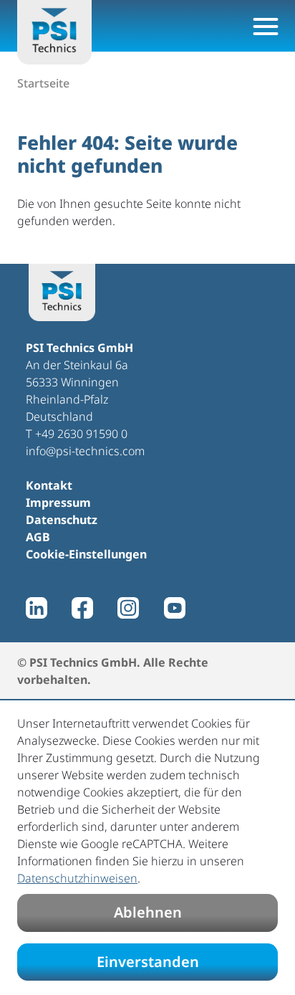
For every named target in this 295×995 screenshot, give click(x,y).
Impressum (58, 502)
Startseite (43, 83)
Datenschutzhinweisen (77, 878)
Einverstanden (148, 961)
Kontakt (49, 485)
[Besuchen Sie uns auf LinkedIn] (36, 608)
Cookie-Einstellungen (86, 554)
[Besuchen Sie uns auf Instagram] (128, 608)
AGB (38, 537)
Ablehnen (148, 912)
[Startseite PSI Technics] (54, 32)
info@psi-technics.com (85, 451)
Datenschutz (61, 520)
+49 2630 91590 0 (81, 434)
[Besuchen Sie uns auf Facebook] (82, 608)
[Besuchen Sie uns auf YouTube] (174, 608)
